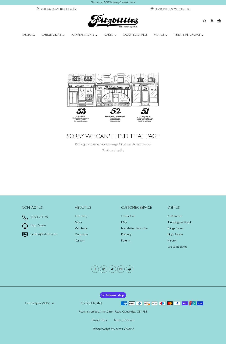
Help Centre (38, 225)
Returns (126, 240)
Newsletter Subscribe (134, 228)
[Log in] (211, 20)
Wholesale (81, 228)
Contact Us (128, 216)
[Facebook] (95, 269)
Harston (172, 240)
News (78, 222)
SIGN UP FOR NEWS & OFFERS (172, 9)
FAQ (124, 222)
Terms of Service (124, 320)
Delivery (126, 234)
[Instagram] (103, 269)
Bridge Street (175, 228)
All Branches (175, 216)
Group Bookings (177, 247)
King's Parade (175, 234)
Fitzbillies (96, 303)
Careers (80, 240)
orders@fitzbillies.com (44, 234)
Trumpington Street (179, 222)
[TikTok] (112, 269)
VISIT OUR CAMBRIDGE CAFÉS (58, 9)
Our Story (81, 216)
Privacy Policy (99, 320)
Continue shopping (113, 150)
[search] (204, 20)
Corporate (81, 234)
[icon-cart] (219, 20)
